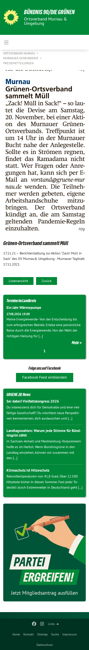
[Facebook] (34, 624)
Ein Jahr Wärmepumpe (23, 307)
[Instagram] (42, 624)
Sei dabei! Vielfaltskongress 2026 (32, 401)
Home (16, 634)
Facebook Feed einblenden (44, 377)
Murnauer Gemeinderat (21, 58)
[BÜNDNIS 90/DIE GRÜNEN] (11, 17)
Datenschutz (45, 645)
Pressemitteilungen (18, 63)
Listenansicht (18, 281)
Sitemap (42, 634)
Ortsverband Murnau (19, 53)
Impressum (69, 634)
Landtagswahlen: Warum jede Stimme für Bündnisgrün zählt (43, 433)
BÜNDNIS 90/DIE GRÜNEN (49, 12)
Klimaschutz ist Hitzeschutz (27, 470)
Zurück (46, 281)
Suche (55, 634)
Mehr (75, 343)
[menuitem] (16, 634)
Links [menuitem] (51, 624)
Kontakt (28, 634)
